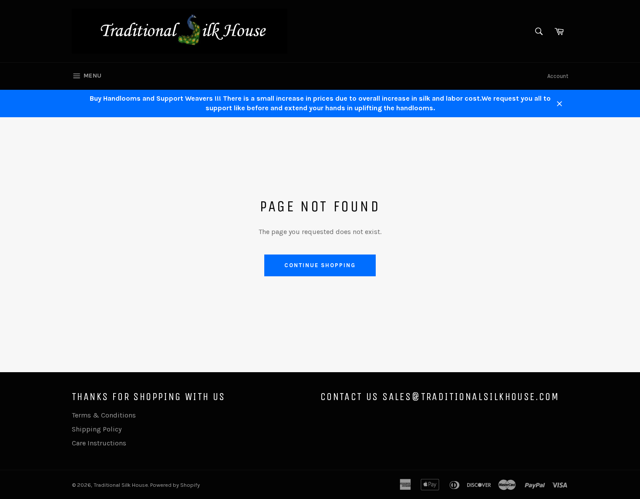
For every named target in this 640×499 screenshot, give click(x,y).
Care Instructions (99, 443)
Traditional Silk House (121, 485)
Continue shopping (319, 265)
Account (557, 76)
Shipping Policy (96, 429)
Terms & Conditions (104, 415)
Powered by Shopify (175, 485)
